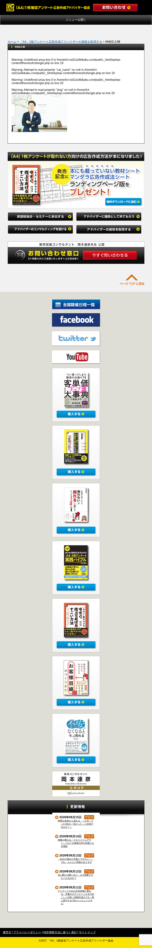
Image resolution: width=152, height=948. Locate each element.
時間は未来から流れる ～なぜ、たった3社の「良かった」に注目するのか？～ (75, 824)
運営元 (7, 932)
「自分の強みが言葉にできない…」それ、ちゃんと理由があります (75, 861)
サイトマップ (87, 932)
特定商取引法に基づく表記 (60, 932)
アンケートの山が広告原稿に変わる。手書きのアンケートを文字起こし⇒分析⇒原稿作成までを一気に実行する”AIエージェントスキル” (76, 897)
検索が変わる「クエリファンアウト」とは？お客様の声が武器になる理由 (76, 843)
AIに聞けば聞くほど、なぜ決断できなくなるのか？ (75, 876)
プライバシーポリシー (27, 932)
